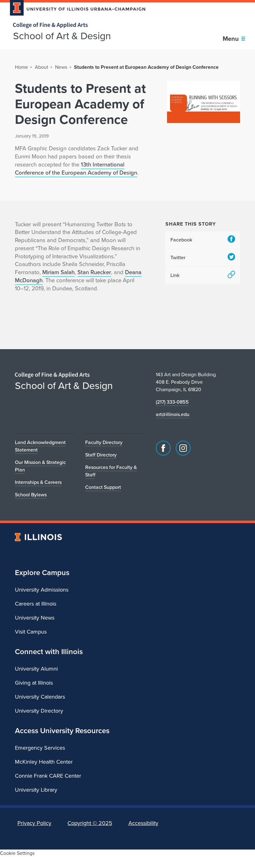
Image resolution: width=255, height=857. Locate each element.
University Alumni (36, 669)
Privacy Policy (34, 823)
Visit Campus (31, 632)
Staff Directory (101, 454)
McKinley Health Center (44, 762)
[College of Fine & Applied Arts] (75, 25)
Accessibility (143, 823)
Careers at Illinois (35, 604)
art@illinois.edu (172, 414)
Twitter (177, 257)
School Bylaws (31, 494)
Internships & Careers (38, 482)
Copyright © (89, 823)
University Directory (39, 711)
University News (34, 618)
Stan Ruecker (94, 272)
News (61, 67)
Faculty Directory (104, 442)
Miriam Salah (58, 272)
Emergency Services (40, 748)
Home (21, 67)
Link (174, 275)
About (41, 67)
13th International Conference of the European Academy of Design (76, 168)
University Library (36, 790)
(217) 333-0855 (172, 401)
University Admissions (41, 590)
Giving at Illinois (34, 683)
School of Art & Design (62, 36)
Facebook (181, 239)
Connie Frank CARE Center (48, 776)
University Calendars (40, 697)
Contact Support (103, 487)
